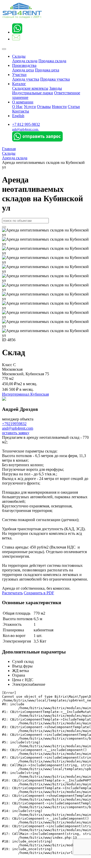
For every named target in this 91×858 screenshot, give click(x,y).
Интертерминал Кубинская (25, 394)
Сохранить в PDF (39, 593)
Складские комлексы (30, 88)
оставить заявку (15, 433)
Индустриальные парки (32, 93)
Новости (59, 106)
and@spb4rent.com (17, 428)
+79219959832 (14, 424)
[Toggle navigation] (4, 49)
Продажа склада (52, 61)
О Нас (17, 106)
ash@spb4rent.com (25, 129)
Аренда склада (24, 61)
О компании (22, 102)
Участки (19, 74)
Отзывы (44, 106)
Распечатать (12, 593)
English (18, 116)
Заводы (55, 88)
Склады (19, 56)
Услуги (30, 106)
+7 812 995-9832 (26, 124)
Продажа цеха (47, 70)
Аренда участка (25, 79)
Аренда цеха (23, 70)
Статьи (74, 106)
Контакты (20, 111)
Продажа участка (55, 79)
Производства (24, 65)
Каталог (19, 84)
